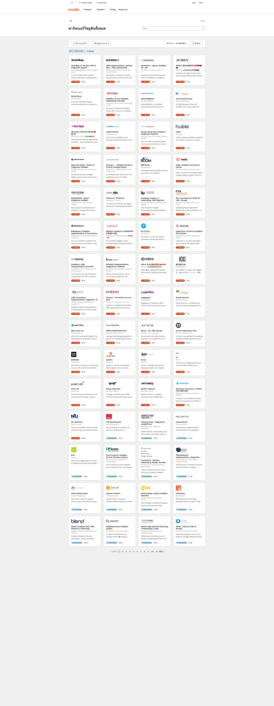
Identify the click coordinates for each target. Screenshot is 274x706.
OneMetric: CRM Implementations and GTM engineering (82, 265)
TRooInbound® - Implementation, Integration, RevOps (188, 456)
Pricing (113, 10)
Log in (194, 3)
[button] (203, 21)
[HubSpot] (73, 9)
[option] (79, 43)
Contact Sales (102, 3)
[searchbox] (173, 28)
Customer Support (86, 3)
